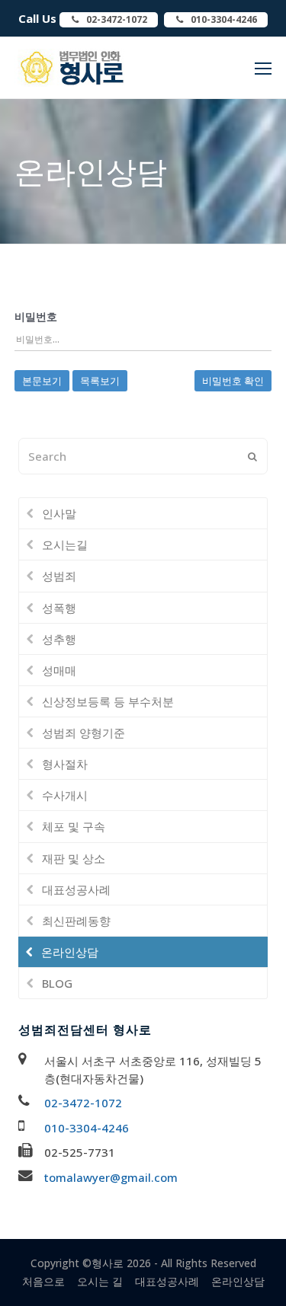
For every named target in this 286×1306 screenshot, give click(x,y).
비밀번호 (35, 316)
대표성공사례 (76, 889)
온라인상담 (69, 952)
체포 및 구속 (73, 826)
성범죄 (59, 575)
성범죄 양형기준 (83, 732)
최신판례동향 (76, 920)
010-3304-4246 (86, 1127)
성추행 (59, 639)
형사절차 (65, 763)
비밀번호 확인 (233, 381)
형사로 (108, 1263)
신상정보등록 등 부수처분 (108, 701)
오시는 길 (100, 1281)
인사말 (59, 513)
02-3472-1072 (83, 1102)
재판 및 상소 (73, 858)
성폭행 (59, 607)
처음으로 (43, 1281)
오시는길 (65, 544)
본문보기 (42, 381)
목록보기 (100, 381)
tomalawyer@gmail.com (111, 1177)
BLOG (57, 983)
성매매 (59, 670)
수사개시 (65, 795)
